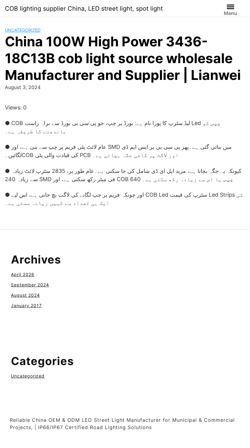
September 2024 (30, 284)
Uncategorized (23, 30)
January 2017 (26, 305)
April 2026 (22, 274)
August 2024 (25, 295)
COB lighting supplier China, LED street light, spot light (84, 8)
